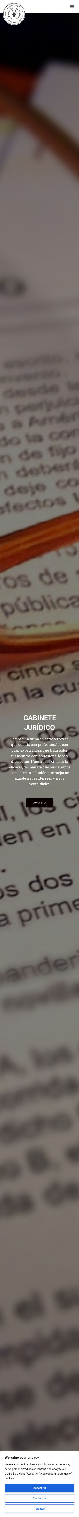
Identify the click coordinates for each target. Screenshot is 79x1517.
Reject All (39, 1508)
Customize (39, 1498)
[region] (39, 1484)
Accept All (39, 1487)
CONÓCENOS (40, 802)
